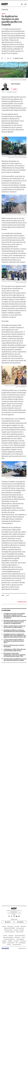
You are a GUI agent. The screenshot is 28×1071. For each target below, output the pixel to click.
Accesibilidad (23, 926)
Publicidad (16, 930)
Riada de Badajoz (22, 942)
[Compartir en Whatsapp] (8, 58)
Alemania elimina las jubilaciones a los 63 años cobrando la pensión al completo (15, 659)
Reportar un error (22, 602)
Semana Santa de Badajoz (8, 937)
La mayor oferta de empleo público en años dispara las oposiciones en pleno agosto (14, 641)
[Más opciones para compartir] (11, 58)
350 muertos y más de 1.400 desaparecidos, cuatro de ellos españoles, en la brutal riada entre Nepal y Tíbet (15, 655)
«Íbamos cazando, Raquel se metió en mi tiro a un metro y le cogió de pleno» (14, 626)
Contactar (4, 926)
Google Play (21, 922)
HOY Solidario (17, 937)
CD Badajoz (4, 941)
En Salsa (23, 937)
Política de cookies (19, 931)
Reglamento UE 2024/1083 (9, 928)
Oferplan (4, 942)
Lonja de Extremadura (16, 944)
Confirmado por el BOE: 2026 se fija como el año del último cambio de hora (15, 650)
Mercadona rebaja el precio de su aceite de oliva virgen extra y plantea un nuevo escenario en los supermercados (15, 622)
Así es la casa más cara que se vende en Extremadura (14, 645)
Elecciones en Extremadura (9, 939)
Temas (3, 595)
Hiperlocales (11, 935)
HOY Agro (5, 935)
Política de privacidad (8, 930)
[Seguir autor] (14, 89)
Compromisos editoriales (10, 931)
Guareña (5, 9)
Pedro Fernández (15, 84)
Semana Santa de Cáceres (20, 935)
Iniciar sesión (22, 4)
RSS (16, 942)
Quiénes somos (10, 926)
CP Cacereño (16, 941)
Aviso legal (17, 926)
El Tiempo (9, 944)
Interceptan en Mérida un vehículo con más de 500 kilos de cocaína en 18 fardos (14, 630)
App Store (8, 922)
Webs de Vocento (22, 948)
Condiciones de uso (20, 928)
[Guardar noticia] (2, 58)
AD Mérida (10, 941)
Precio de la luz (23, 941)
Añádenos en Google (19, 58)
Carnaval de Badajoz (20, 939)
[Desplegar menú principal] (25, 4)
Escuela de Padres (10, 942)
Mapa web (22, 930)
